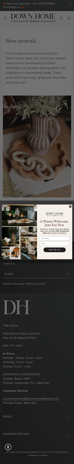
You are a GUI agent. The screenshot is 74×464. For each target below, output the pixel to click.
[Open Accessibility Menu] (8, 447)
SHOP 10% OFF (55, 250)
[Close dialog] (70, 206)
